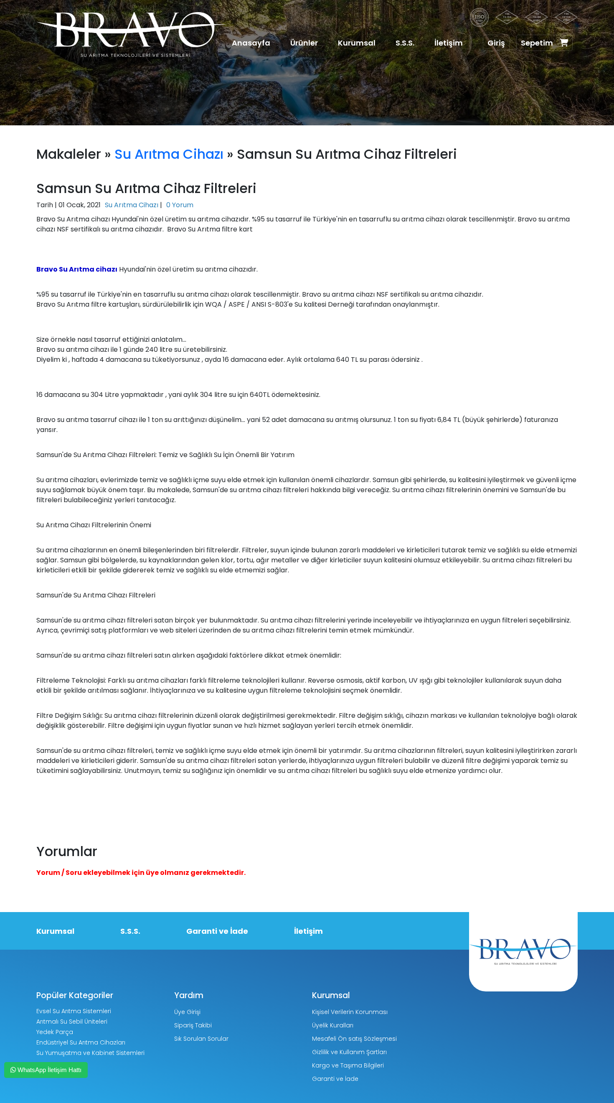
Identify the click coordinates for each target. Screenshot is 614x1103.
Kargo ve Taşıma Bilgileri (348, 1065)
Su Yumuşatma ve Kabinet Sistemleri (90, 1053)
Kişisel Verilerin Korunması (350, 1012)
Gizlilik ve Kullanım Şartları (349, 1052)
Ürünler (304, 43)
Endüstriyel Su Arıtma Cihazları (80, 1042)
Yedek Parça (54, 1032)
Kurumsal (357, 43)
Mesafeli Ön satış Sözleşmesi (354, 1038)
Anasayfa (251, 43)
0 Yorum (179, 205)
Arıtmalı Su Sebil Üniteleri (71, 1021)
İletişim (448, 43)
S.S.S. (405, 43)
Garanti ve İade (217, 931)
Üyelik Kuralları (332, 1025)
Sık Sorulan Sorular (201, 1038)
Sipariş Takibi (193, 1025)
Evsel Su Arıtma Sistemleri (73, 1011)
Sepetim (537, 43)
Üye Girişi (187, 1012)
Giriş (496, 43)
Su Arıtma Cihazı (168, 154)
